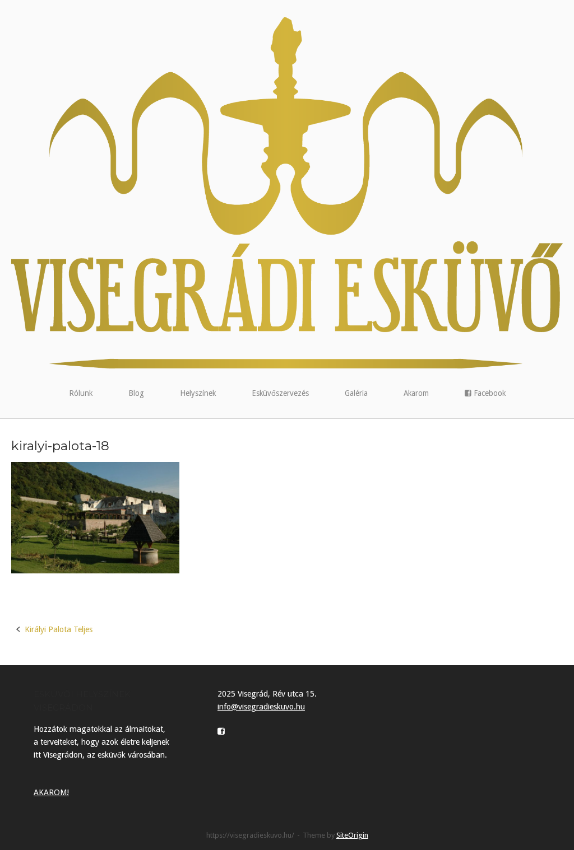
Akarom (416, 393)
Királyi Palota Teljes (58, 629)
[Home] (287, 192)
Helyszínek (198, 393)
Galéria (356, 393)
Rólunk (80, 393)
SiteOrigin (352, 835)
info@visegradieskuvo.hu (261, 706)
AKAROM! (51, 792)
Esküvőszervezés (280, 393)
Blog (136, 393)
